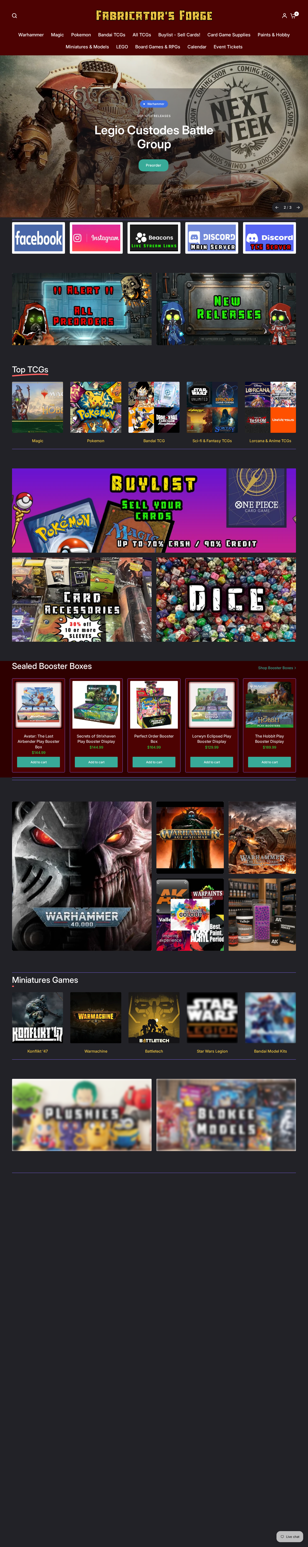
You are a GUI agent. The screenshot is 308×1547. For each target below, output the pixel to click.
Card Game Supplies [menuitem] (228, 35)
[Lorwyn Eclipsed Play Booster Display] (212, 705)
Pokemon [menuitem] (81, 35)
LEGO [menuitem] (122, 47)
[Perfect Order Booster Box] (154, 705)
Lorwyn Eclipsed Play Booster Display (211, 739)
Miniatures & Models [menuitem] (87, 47)
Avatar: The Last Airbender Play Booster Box (38, 741)
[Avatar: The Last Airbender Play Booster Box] (38, 705)
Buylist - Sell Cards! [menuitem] (179, 35)
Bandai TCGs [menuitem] (111, 35)
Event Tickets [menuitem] (228, 47)
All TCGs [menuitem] (142, 35)
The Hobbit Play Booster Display (269, 739)
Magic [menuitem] (57, 35)
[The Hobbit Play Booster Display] (269, 705)
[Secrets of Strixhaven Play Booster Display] (96, 705)
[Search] (15, 15)
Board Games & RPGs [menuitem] (157, 47)
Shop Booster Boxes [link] (275, 668)
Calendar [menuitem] (196, 47)
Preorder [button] (153, 165)
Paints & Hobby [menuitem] (274, 35)
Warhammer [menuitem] (31, 35)
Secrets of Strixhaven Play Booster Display (96, 739)
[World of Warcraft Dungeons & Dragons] (154, 136)
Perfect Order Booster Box (154, 739)
